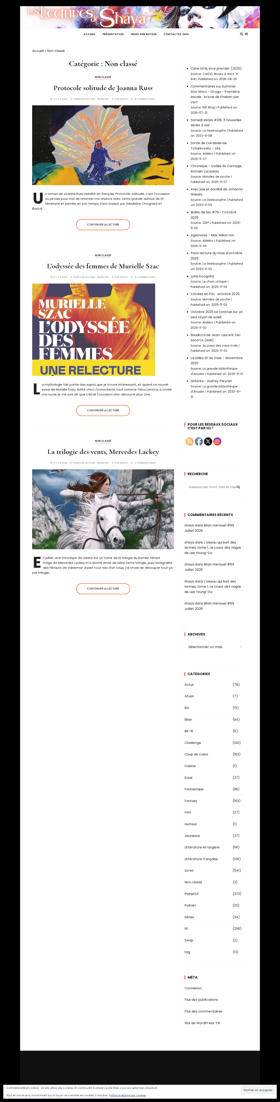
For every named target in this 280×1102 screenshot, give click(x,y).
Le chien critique (215, 281)
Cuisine (190, 766)
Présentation (113, 34)
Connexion (193, 988)
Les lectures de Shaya (140, 17)
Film (187, 812)
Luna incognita (202, 276)
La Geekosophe (214, 131)
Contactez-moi (176, 34)
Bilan (188, 719)
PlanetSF (191, 894)
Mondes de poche (216, 177)
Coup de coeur (196, 754)
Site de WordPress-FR (202, 1023)
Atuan (189, 696)
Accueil (89, 34)
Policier (190, 905)
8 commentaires (145, 99)
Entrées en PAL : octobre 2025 (215, 294)
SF (186, 928)
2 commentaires (145, 463)
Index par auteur (144, 34)
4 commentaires (145, 277)
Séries (189, 917)
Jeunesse (192, 835)
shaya (124, 99)
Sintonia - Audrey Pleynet (211, 381)
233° (206, 223)
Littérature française (201, 859)
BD (186, 708)
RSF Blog (209, 107)
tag (187, 952)
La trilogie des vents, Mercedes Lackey (103, 451)
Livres (189, 870)
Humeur (190, 824)
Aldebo (208, 154)
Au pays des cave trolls (220, 346)
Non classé (103, 77)
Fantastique (194, 789)
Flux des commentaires (203, 1011)
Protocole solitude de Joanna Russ (103, 87)
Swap (188, 940)
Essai (188, 777)
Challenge (192, 742)
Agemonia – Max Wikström (212, 235)
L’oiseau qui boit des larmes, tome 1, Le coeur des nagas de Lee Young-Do (212, 547)
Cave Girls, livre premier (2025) (216, 68)
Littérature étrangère (202, 847)
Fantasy (191, 801)
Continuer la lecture (103, 224)
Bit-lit (188, 731)
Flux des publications (201, 999)
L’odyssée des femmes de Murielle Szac (103, 266)
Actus (189, 684)
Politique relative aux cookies (127, 1095)
